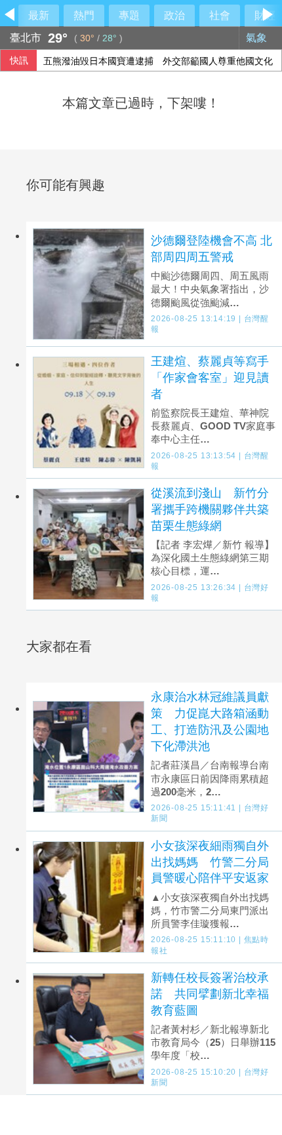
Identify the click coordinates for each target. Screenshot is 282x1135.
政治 (174, 15)
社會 (219, 15)
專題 (129, 15)
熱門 (83, 15)
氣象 (258, 37)
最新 (38, 15)
